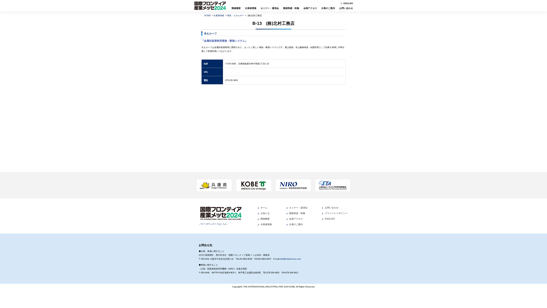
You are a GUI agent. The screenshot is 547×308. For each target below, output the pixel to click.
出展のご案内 (328, 8)
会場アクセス (310, 8)
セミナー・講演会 (270, 8)
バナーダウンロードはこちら (213, 224)
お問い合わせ (346, 8)
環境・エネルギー (235, 15)
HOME (207, 15)
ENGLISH (348, 3)
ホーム (264, 207)
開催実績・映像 (291, 8)
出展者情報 (250, 8)
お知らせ (265, 213)
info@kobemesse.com (290, 259)
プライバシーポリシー (336, 213)
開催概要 (236, 8)
